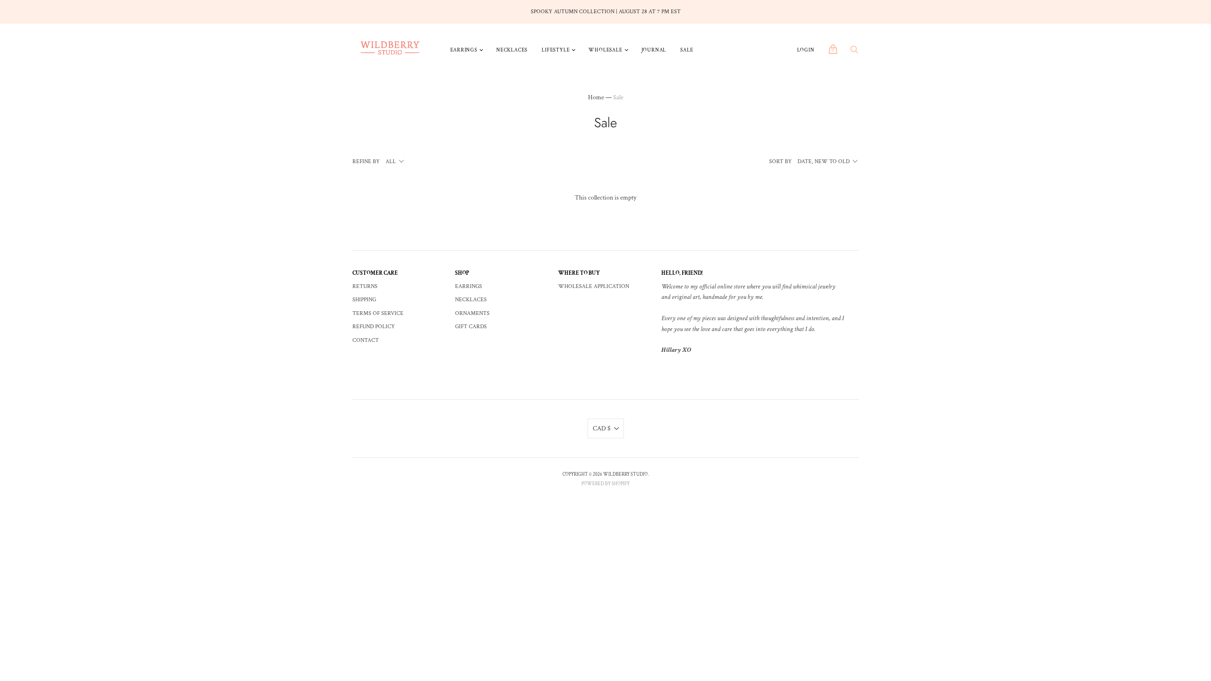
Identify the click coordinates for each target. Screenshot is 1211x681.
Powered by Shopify (605, 484)
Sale (686, 50)
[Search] (854, 52)
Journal (654, 50)
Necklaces (511, 50)
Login (806, 50)
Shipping (364, 299)
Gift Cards (471, 326)
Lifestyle (556, 50)
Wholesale (605, 50)
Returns (364, 286)
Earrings (463, 50)
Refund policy (373, 326)
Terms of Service (378, 313)
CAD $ (602, 428)
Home (596, 97)
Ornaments (472, 313)
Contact (365, 340)
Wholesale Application (593, 286)
